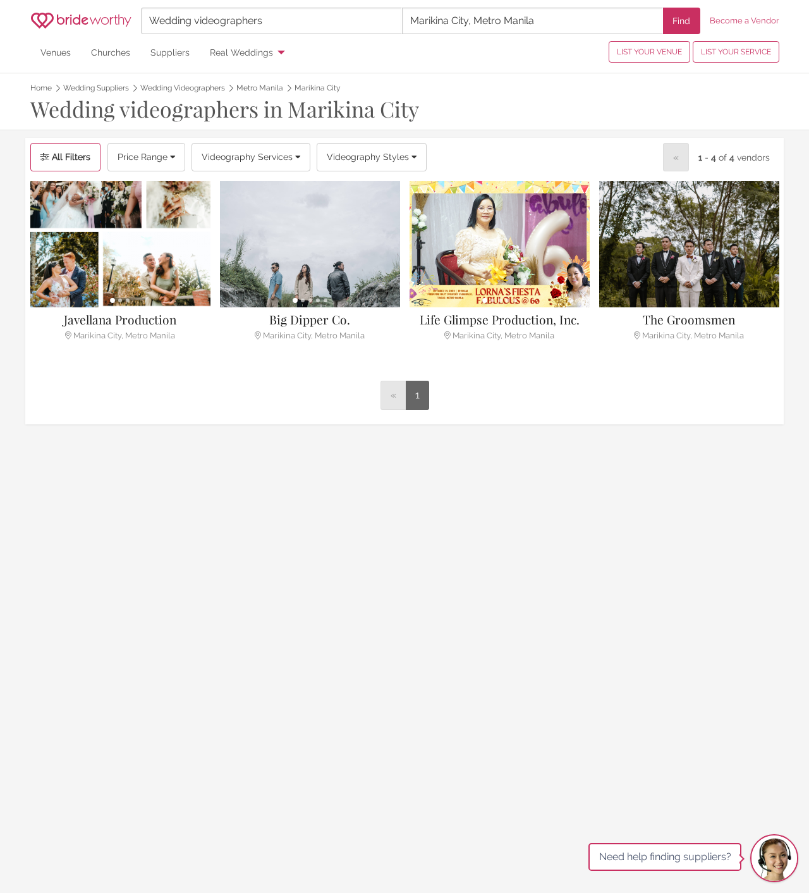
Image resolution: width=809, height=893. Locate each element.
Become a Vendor (744, 20)
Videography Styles (369, 157)
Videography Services (248, 157)
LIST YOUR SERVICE (736, 51)
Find (681, 20)
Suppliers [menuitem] (170, 52)
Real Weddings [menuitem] (241, 52)
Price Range (144, 157)
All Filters (69, 157)
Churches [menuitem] (110, 52)
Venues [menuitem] (55, 52)
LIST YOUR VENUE (649, 51)
